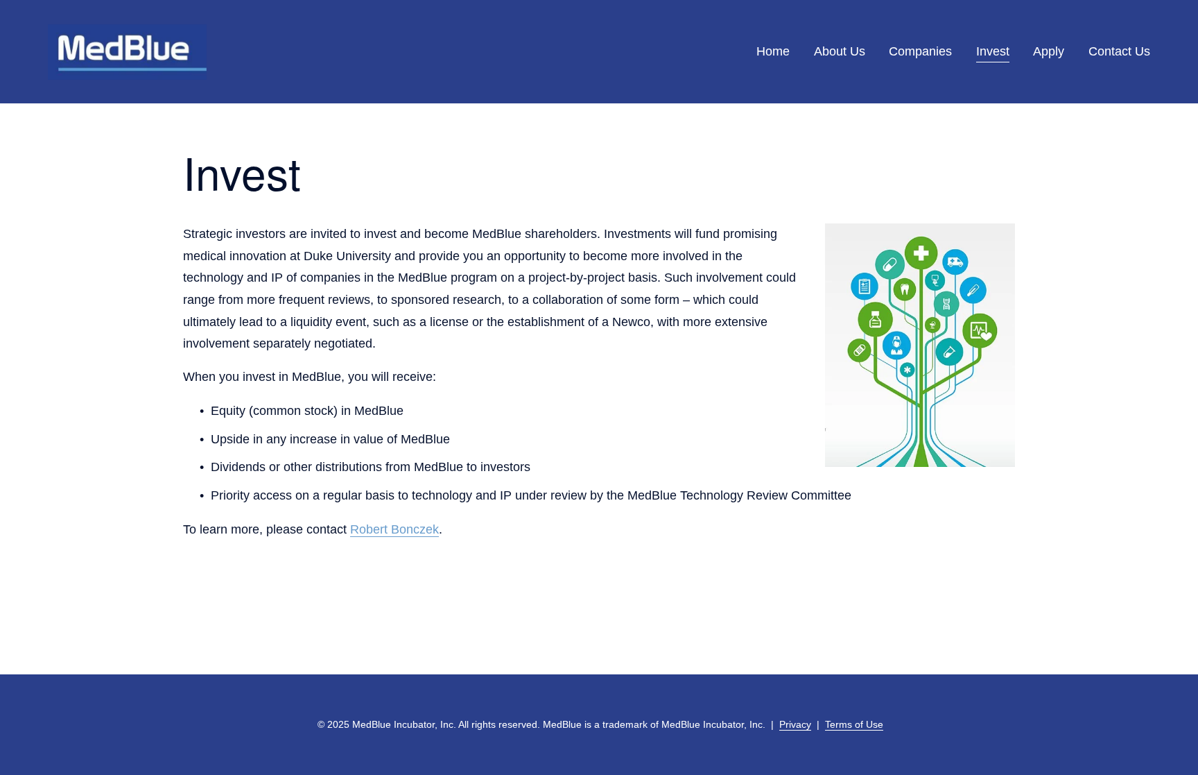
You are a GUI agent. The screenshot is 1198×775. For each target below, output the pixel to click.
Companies (920, 51)
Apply (1048, 51)
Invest (992, 51)
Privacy (795, 724)
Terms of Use (854, 724)
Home (773, 51)
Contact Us (1119, 51)
